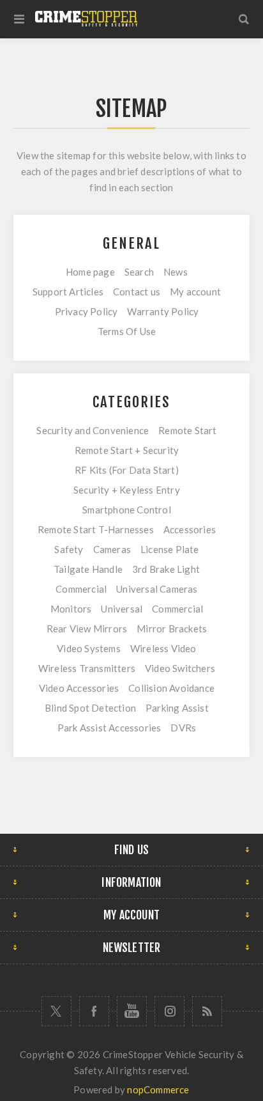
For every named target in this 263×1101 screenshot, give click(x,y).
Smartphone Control (126, 509)
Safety (68, 549)
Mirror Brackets (172, 628)
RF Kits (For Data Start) (127, 470)
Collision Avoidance (171, 688)
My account (195, 291)
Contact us (136, 291)
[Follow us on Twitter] (56, 1011)
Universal (121, 608)
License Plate (169, 549)
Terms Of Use (127, 331)
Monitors (71, 608)
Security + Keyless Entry (126, 490)
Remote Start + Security (127, 450)
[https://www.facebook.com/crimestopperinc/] (94, 1011)
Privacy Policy (86, 311)
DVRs (183, 727)
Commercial (81, 589)
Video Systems (89, 648)
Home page (90, 271)
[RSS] (207, 1011)
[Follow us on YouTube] (132, 1011)
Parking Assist (177, 708)
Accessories (189, 529)
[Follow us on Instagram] (169, 1011)
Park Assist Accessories (109, 727)
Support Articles (68, 291)
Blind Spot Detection (90, 708)
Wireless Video (163, 648)
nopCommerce (158, 1089)
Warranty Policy (163, 311)
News (175, 271)
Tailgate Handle (88, 569)
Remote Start (187, 430)
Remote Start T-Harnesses (96, 529)
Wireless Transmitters (86, 668)
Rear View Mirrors (87, 628)
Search (139, 271)
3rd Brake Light (166, 569)
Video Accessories (79, 688)
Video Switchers (180, 668)
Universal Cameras (156, 589)
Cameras (112, 549)
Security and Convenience (92, 430)
